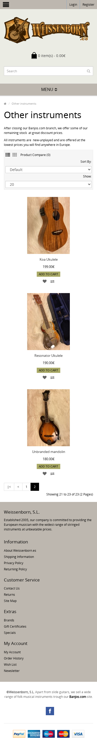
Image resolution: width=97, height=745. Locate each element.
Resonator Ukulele (48, 355)
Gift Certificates (15, 626)
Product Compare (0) (35, 155)
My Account (12, 652)
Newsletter (12, 671)
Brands (9, 620)
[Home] (5, 103)
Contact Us (12, 588)
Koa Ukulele (49, 259)
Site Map (10, 601)
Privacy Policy (13, 563)
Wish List (10, 664)
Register (88, 4)
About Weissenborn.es (20, 550)
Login (73, 4)
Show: (87, 176)
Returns (9, 594)
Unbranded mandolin (48, 451)
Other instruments (24, 103)
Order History (14, 658)
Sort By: (86, 161)
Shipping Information (19, 557)
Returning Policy (15, 569)
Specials (10, 632)
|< (9, 487)
